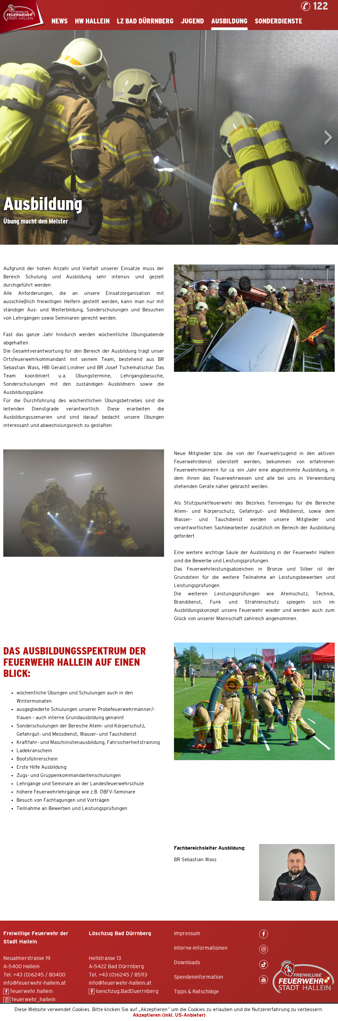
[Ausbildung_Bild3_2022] (254, 701)
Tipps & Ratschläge (196, 991)
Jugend (192, 21)
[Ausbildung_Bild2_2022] (83, 503)
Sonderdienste (278, 21)
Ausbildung (229, 21)
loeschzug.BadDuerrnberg (126, 991)
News (59, 21)
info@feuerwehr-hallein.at (34, 983)
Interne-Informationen (200, 948)
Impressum (187, 933)
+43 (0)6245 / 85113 (123, 974)
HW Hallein (92, 21)
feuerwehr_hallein (32, 999)
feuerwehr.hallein (31, 991)
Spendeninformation (198, 977)
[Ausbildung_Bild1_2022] (254, 318)
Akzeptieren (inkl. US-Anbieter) (169, 1015)
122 (320, 6)
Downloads (187, 962)
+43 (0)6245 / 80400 (39, 974)
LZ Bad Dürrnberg (145, 21)
